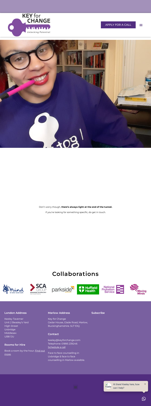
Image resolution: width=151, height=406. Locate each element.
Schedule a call (56, 347)
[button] (141, 24)
